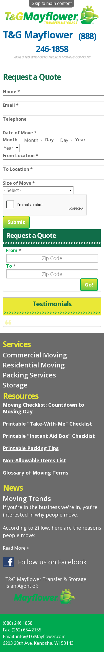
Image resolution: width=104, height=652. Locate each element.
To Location (18, 169)
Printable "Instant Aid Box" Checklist (49, 436)
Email (11, 105)
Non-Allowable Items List (34, 460)
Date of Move (20, 133)
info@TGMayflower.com (40, 636)
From (13, 250)
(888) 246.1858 (17, 623)
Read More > (16, 548)
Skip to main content (52, 3)
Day (50, 140)
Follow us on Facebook (52, 561)
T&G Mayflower (38, 34)
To (11, 266)
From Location (20, 155)
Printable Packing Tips (31, 448)
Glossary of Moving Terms (35, 472)
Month (11, 140)
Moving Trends (27, 498)
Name (11, 91)
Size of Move (19, 183)
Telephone (15, 119)
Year (80, 140)
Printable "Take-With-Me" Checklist (47, 423)
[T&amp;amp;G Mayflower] (52, 21)
